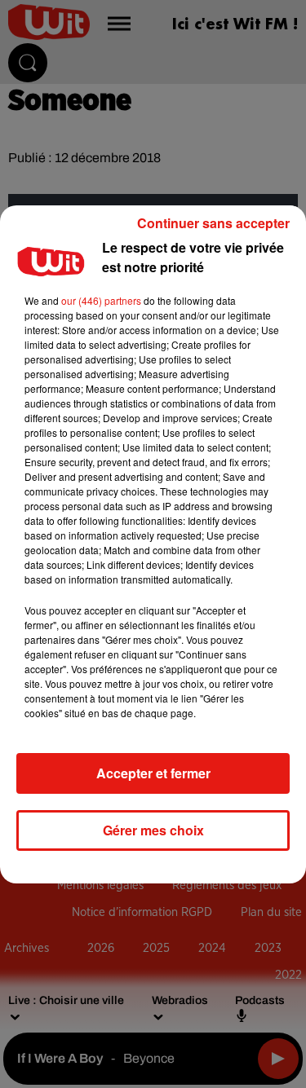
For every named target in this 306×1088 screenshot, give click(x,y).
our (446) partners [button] (101, 300)
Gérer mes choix (153, 830)
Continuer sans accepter (213, 223)
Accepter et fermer (153, 773)
